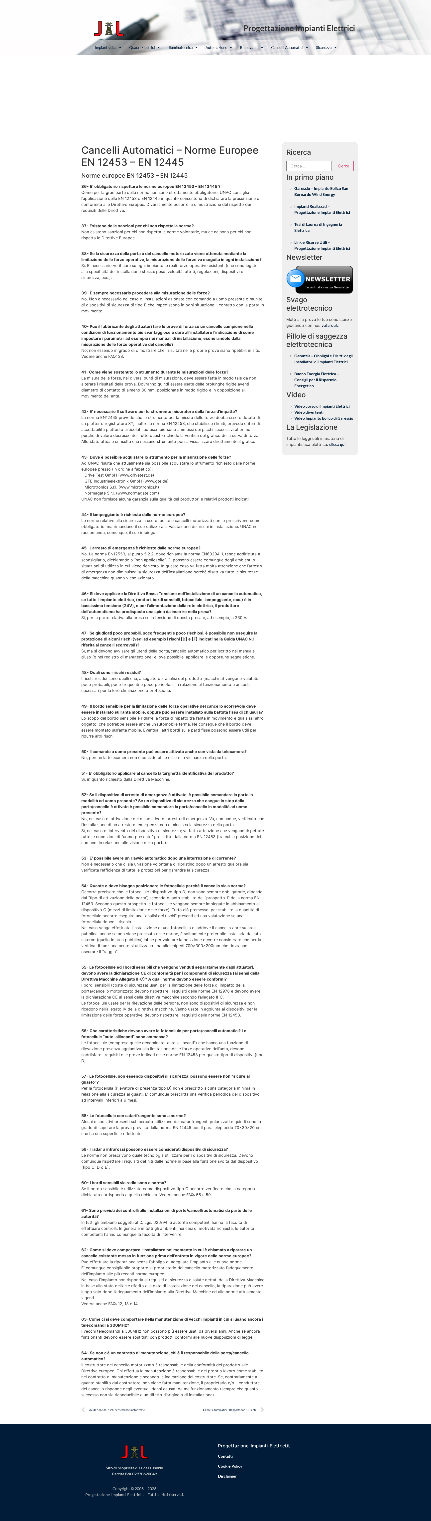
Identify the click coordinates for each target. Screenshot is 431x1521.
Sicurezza (324, 47)
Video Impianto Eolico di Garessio (323, 418)
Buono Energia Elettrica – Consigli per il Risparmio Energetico (316, 379)
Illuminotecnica (180, 47)
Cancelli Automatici (287, 47)
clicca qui (337, 444)
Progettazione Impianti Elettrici (299, 28)
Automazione (216, 47)
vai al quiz (330, 325)
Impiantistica (105, 47)
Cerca (343, 165)
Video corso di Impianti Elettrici (322, 406)
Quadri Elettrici (142, 47)
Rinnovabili (249, 47)
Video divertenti (308, 412)
